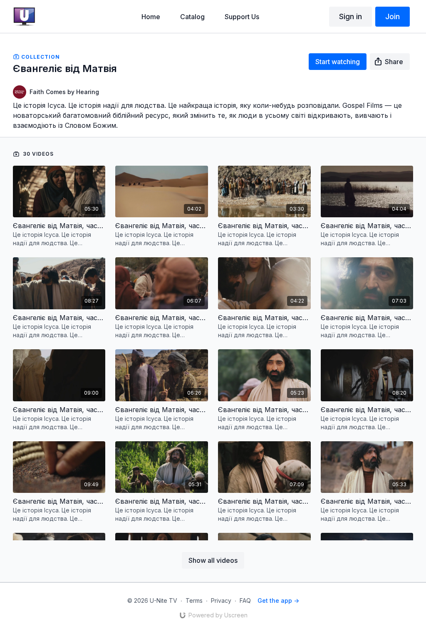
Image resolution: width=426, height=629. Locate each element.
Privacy (221, 600)
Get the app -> (278, 600)
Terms (194, 600)
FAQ (245, 600)
